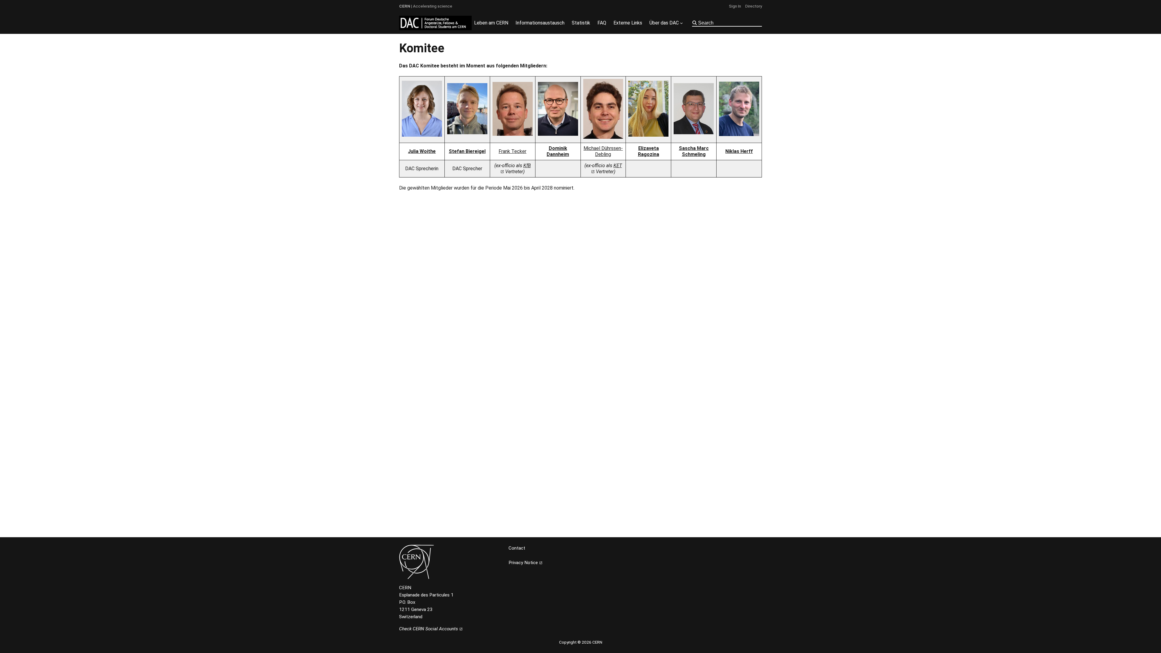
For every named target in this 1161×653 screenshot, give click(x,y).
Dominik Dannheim (558, 151)
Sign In (735, 6)
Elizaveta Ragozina (648, 151)
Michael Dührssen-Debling (603, 151)
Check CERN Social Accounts (429, 629)
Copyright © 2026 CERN (580, 642)
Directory (753, 6)
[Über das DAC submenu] (681, 22)
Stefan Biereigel (467, 151)
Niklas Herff (739, 151)
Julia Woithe (422, 151)
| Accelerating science (425, 6)
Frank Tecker (512, 151)
